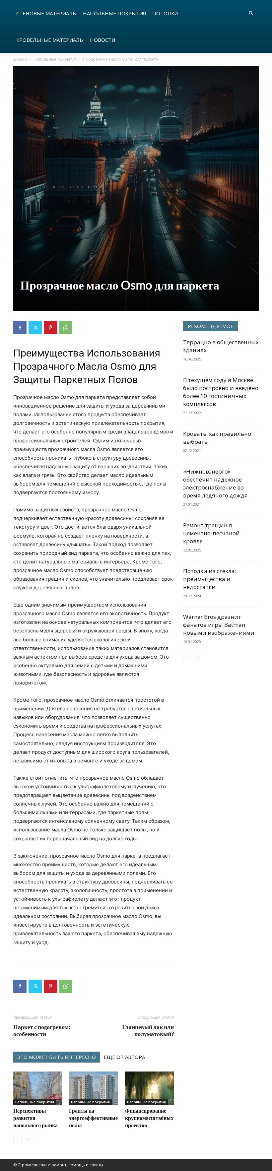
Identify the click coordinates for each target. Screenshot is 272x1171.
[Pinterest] (50, 327)
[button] (251, 13)
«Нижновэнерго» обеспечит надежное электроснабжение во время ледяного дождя (215, 483)
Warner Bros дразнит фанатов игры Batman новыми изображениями (218, 624)
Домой (20, 59)
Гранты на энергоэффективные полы (93, 1117)
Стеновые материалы (46, 13)
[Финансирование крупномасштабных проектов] (149, 1088)
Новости (102, 39)
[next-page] (28, 1139)
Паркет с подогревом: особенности (41, 1030)
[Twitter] (35, 327)
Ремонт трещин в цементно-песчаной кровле (211, 533)
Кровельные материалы (50, 39)
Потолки (165, 13)
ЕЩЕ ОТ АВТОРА (124, 1057)
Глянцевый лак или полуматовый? (148, 1030)
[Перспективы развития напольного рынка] (37, 1088)
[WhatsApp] (65, 327)
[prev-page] (17, 1139)
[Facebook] (20, 327)
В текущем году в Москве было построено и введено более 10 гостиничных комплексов (220, 392)
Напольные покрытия (114, 13)
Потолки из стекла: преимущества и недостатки (209, 579)
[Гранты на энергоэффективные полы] (93, 1088)
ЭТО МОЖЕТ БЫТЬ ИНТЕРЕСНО (56, 1057)
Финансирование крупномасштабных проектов (149, 1117)
